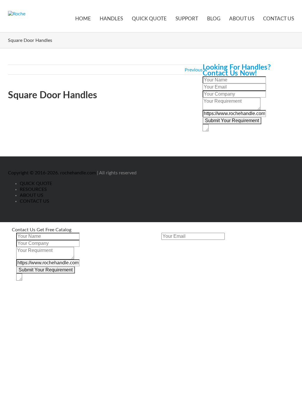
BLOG (213, 18)
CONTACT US (278, 18)
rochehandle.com (78, 173)
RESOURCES (33, 189)
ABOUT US (241, 18)
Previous (194, 70)
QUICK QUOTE (149, 18)
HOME (83, 18)
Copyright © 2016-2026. (34, 173)
